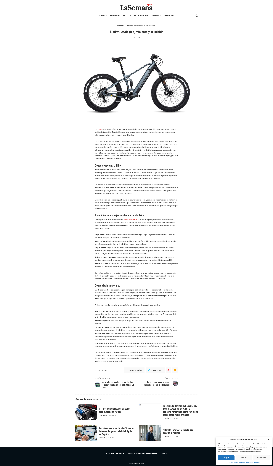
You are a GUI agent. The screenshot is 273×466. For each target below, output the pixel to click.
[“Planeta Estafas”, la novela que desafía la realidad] (150, 433)
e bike (100, 129)
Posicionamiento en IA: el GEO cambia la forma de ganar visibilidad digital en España (116, 431)
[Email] (175, 370)
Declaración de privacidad (246, 462)
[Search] (196, 15)
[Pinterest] (168, 370)
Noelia (167, 418)
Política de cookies (233, 462)
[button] (269, 439)
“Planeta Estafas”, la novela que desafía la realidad (178, 431)
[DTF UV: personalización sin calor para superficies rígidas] (86, 412)
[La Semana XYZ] (136, 6)
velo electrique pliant (111, 314)
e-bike (114, 235)
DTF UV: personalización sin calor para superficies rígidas (114, 410)
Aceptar (226, 458)
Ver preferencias (261, 458)
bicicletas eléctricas (130, 220)
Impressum (257, 462)
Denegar (243, 458)
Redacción (104, 415)
